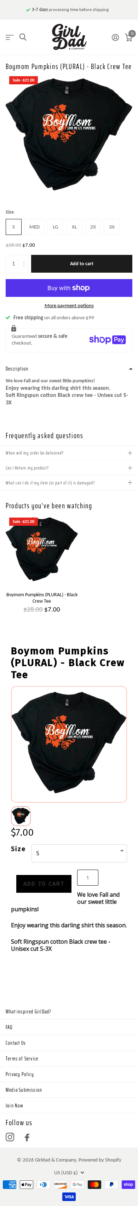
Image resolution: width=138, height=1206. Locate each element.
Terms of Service (22, 1058)
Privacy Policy (20, 1074)
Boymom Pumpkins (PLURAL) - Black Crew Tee (41, 598)
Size (10, 212)
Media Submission (24, 1090)
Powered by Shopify (100, 1160)
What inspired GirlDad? (28, 1011)
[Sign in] (115, 37)
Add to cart (81, 264)
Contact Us (16, 1043)
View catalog (10, 37)
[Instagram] (10, 1137)
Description (17, 369)
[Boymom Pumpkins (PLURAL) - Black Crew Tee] (42, 550)
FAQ (9, 1027)
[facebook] (27, 1137)
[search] (22, 37)
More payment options (69, 305)
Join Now (15, 1105)
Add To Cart (43, 883)
